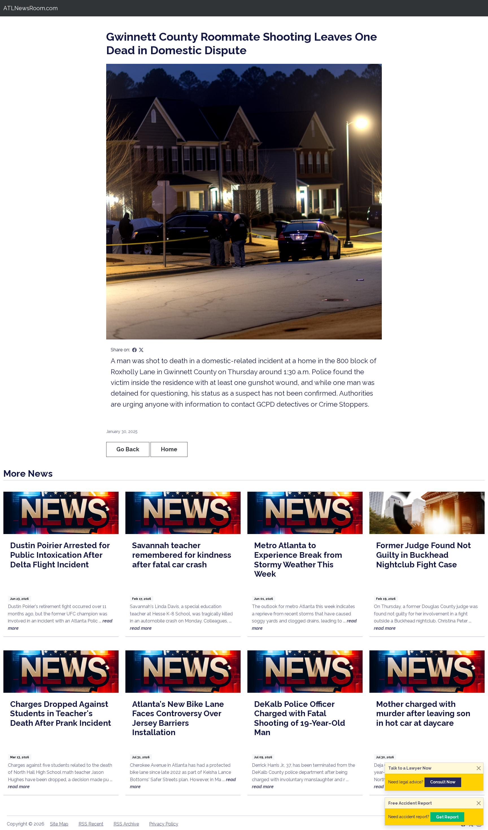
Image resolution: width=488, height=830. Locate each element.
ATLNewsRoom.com (30, 8)
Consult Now (443, 782)
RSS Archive (126, 824)
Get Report (447, 817)
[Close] (479, 768)
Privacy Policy (163, 824)
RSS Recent (91, 824)
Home (169, 449)
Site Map (59, 824)
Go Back (127, 449)
